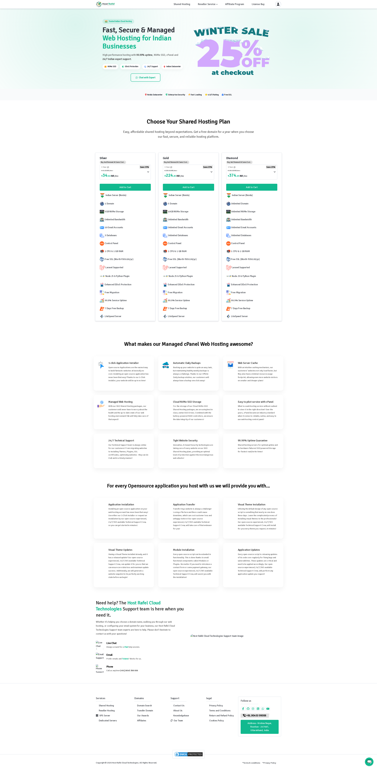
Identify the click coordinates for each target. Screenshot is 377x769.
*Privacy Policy (269, 763)
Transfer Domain (145, 710)
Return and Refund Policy (221, 715)
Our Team (178, 720)
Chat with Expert (147, 77)
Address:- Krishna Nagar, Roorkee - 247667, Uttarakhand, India (260, 727)
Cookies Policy (216, 720)
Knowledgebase (181, 715)
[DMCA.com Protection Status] (188, 754)
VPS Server (104, 715)
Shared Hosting (106, 705)
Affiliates (141, 720)
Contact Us (178, 705)
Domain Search (144, 705)
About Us (177, 710)
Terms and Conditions (219, 710)
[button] (279, 763)
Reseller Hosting (107, 710)
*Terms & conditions (251, 763)
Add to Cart (125, 187)
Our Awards (143, 715)
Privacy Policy (216, 705)
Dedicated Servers (108, 720)
